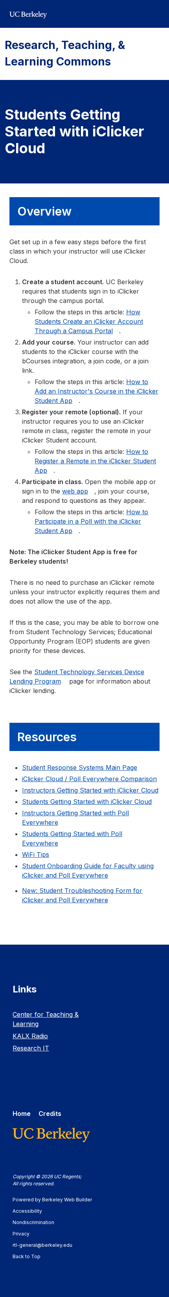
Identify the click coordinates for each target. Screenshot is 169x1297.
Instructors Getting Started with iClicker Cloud (90, 790)
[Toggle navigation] (155, 14)
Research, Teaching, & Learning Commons (65, 53)
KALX (30, 1036)
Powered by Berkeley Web (52, 1200)
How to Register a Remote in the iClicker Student (95, 461)
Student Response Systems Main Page (79, 767)
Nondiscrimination (37, 1222)
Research (31, 1048)
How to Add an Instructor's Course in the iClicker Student (96, 391)
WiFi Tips (35, 854)
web (75, 491)
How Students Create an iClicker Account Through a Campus (89, 321)
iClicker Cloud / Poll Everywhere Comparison (89, 779)
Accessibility (31, 1211)
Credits (50, 1113)
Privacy (25, 1234)
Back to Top (26, 1256)
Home (22, 1113)
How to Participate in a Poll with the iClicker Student (91, 521)
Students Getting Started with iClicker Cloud (87, 801)
